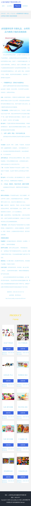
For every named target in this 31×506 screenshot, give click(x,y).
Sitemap (22, 502)
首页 (3, 6)
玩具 (20, 500)
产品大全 (17, 6)
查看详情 (8, 348)
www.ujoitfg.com (14, 500)
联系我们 (25, 6)
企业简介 (9, 6)
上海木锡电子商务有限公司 (11, 2)
